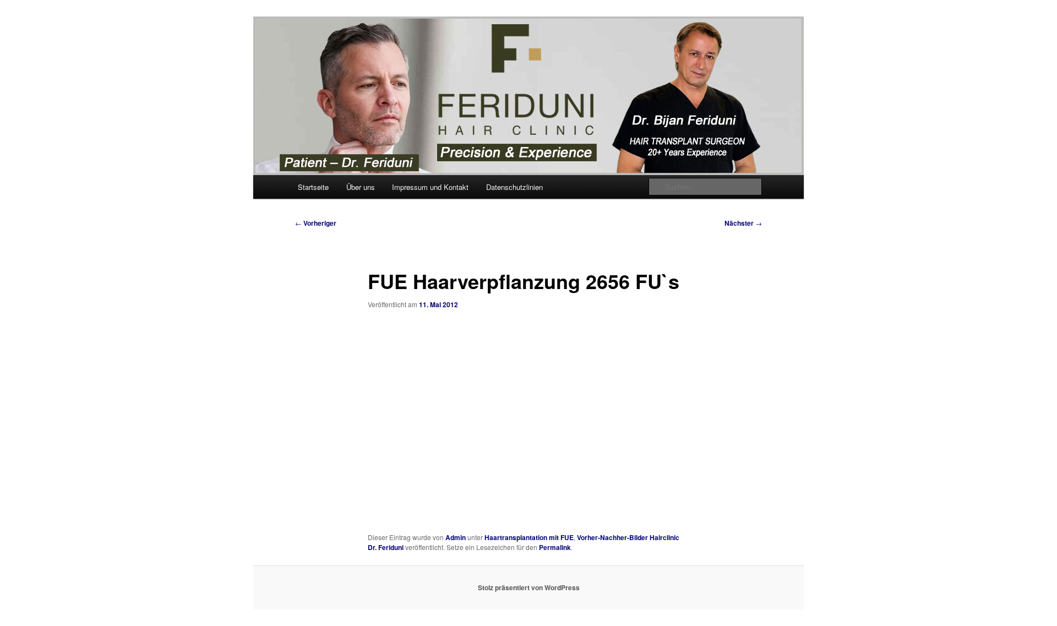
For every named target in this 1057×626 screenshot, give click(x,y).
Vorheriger (315, 223)
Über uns (360, 187)
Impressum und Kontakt (430, 187)
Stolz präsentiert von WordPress (529, 587)
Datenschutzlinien (514, 187)
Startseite (313, 187)
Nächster (743, 223)
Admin (455, 537)
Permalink (555, 547)
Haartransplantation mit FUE (529, 537)
